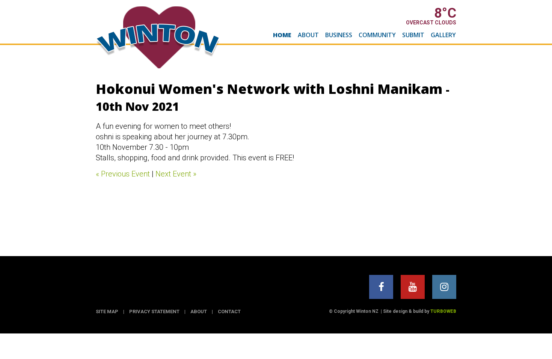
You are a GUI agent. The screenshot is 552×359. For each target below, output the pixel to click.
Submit (413, 35)
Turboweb (443, 311)
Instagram (444, 287)
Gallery (443, 35)
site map (107, 311)
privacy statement (154, 311)
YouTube (413, 287)
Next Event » (175, 173)
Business (338, 35)
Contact (229, 311)
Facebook (381, 287)
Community (377, 35)
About (308, 35)
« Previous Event (123, 173)
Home (282, 35)
